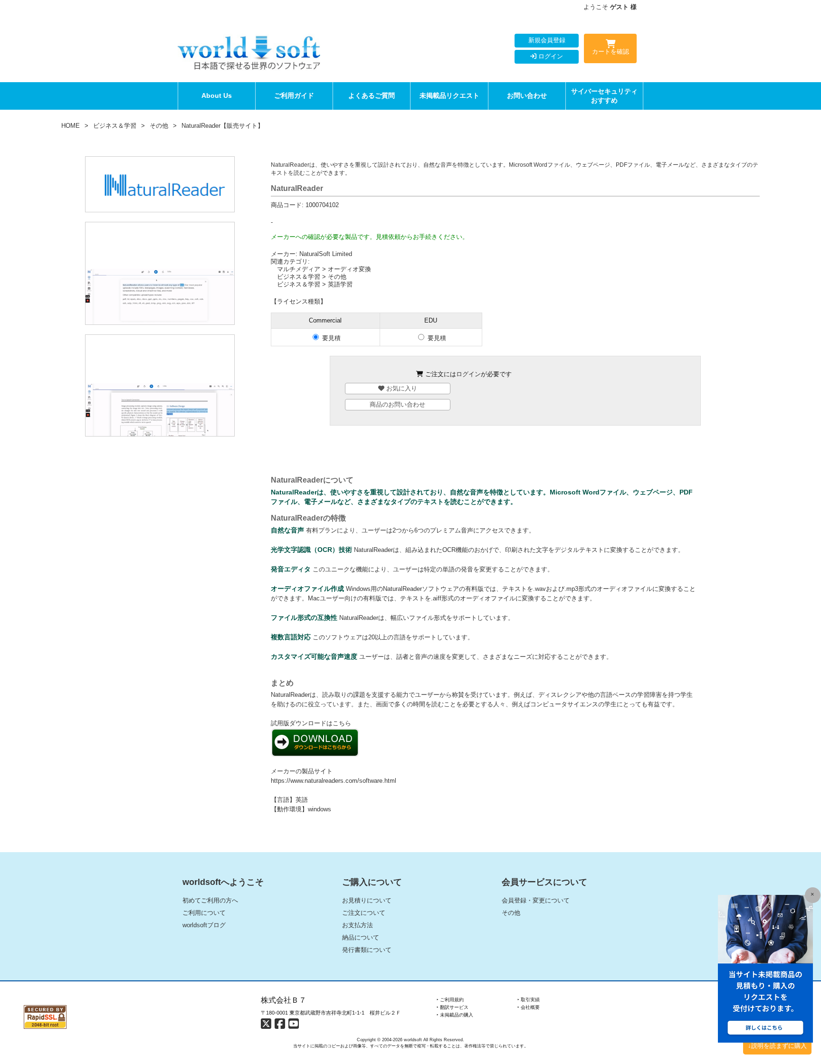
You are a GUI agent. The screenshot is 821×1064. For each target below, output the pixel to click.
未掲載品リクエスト (449, 95)
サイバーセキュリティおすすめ (604, 95)
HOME (70, 125)
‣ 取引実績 (528, 999)
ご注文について (363, 912)
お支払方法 (357, 925)
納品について (360, 937)
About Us (216, 95)
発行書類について (366, 949)
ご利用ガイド (294, 95)
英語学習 (340, 284)
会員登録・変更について (536, 900)
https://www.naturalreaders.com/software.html (333, 780)
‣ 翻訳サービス (452, 1007)
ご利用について (204, 912)
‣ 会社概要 (528, 1007)
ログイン (549, 56)
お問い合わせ (527, 95)
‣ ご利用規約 (450, 999)
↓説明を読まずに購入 (777, 1045)
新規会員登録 (546, 40)
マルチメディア (298, 269)
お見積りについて (366, 900)
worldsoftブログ (204, 925)
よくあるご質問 (371, 95)
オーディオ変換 (349, 269)
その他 (159, 125)
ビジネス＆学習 (114, 125)
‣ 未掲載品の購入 (455, 1014)
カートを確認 (610, 51)
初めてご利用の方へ (210, 900)
